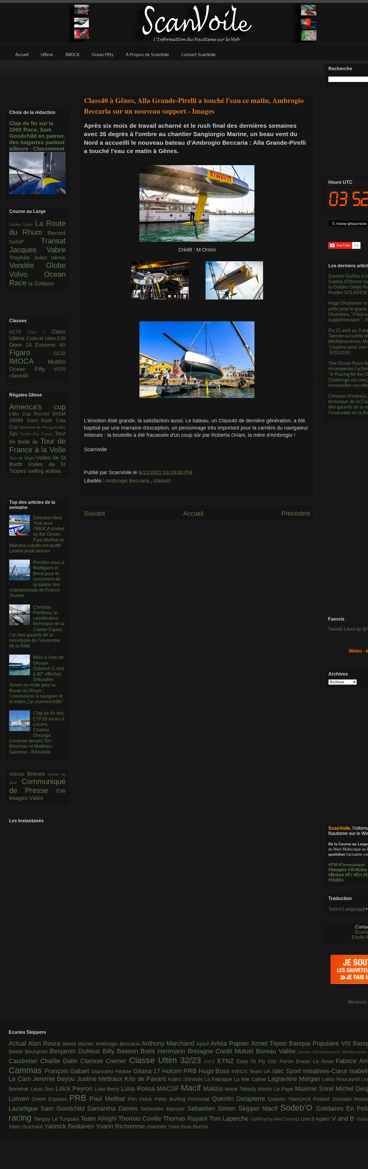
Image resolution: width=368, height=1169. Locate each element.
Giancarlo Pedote (112, 1071)
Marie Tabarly (241, 1089)
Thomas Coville (140, 1118)
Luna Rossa (139, 1088)
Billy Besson (122, 1051)
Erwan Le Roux (316, 1061)
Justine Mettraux (101, 1078)
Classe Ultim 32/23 (166, 1060)
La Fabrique (219, 1079)
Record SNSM (50, 413)
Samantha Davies (114, 1108)
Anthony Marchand (168, 1043)
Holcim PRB (180, 1071)
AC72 (18, 331)
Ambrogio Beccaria (128, 481)
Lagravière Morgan (295, 1078)
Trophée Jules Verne (37, 258)
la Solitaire (41, 284)
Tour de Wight (22, 458)
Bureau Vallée (277, 1051)
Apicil (203, 1044)
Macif (192, 1087)
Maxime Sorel (315, 1088)
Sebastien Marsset (164, 1109)
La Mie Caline (251, 1079)
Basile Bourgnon (29, 1051)
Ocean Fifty (31, 369)
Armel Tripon (270, 1043)
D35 (61, 338)
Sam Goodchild (64, 1108)
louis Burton (194, 1127)
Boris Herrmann (164, 1051)
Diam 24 (22, 345)
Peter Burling (171, 1099)
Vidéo (36, 798)
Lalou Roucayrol (341, 1079)
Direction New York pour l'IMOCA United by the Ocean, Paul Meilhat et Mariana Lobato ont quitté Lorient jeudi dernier (36, 534)
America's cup (37, 407)
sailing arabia (44, 471)
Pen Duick (141, 1099)
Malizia (214, 1088)
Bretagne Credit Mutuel (222, 1051)
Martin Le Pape (276, 1089)
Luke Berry (107, 1089)
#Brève (336, 874)
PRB (79, 1098)
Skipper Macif (259, 1108)
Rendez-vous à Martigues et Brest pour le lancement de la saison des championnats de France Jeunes (36, 579)
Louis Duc (42, 1089)
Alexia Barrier (78, 1044)
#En (357, 874)
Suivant (94, 513)
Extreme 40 (50, 345)
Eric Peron (282, 1061)
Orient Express (50, 1099)
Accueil (193, 513)
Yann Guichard (26, 1127)
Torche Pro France (37, 434)
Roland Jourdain (333, 1099)
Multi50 (57, 362)
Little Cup (21, 413)
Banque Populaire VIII (321, 1043)
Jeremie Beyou (55, 1078)
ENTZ (210, 1061)
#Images (337, 869)
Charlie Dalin (60, 1061)
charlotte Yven (164, 1127)
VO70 (60, 369)
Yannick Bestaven (70, 1126)
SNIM (18, 420)
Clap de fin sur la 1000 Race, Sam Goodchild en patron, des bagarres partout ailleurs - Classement (37, 136)
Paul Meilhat (108, 1098)
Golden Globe (22, 224)
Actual (18, 1043)
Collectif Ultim (41, 338)
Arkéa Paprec (230, 1043)
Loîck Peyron (74, 1088)
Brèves (37, 774)
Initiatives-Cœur (326, 1071)
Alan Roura (45, 1043)
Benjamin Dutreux (76, 1051)
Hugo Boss (215, 1071)
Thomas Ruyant (186, 1118)
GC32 (59, 353)
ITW (60, 791)
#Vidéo (336, 880)
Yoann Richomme (121, 1126)
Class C (39, 332)
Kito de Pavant (146, 1078)
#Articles (357, 869)
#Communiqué (351, 865)
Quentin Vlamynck (290, 1099)
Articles (18, 774)
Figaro (31, 352)
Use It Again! (316, 1119)
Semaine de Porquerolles (42, 427)
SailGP (25, 241)
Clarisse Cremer (104, 1061)
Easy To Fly (252, 1061)
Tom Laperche (229, 1118)
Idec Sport (287, 1071)
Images (19, 798)
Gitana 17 (147, 1071)
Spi (14, 433)
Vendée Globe (37, 265)
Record (56, 233)
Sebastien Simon (213, 1108)
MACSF (169, 1088)
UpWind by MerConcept (275, 1119)
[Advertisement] (197, 74)
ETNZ (227, 1061)
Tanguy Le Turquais (57, 1119)
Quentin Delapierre (240, 1098)
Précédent (295, 513)
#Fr (348, 874)
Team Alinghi (99, 1118)
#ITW (332, 865)
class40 (162, 481)
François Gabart (68, 1071)
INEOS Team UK (251, 1071)
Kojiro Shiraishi (186, 1079)
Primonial (200, 1099)
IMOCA (28, 361)
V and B (344, 1118)
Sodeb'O (298, 1107)
